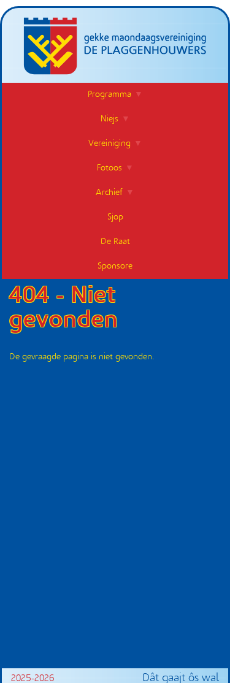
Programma (109, 94)
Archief (109, 192)
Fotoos (109, 168)
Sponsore (115, 266)
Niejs (109, 119)
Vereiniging (109, 143)
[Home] (115, 41)
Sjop (115, 217)
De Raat (115, 241)
